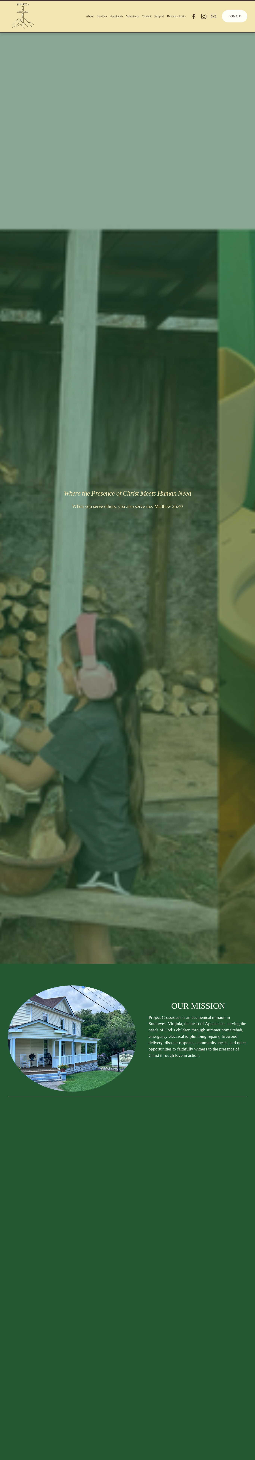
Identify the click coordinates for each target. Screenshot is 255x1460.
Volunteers (132, 16)
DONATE (234, 16)
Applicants (116, 16)
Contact (146, 16)
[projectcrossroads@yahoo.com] (213, 16)
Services (102, 16)
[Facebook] (194, 16)
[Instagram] (203, 16)
